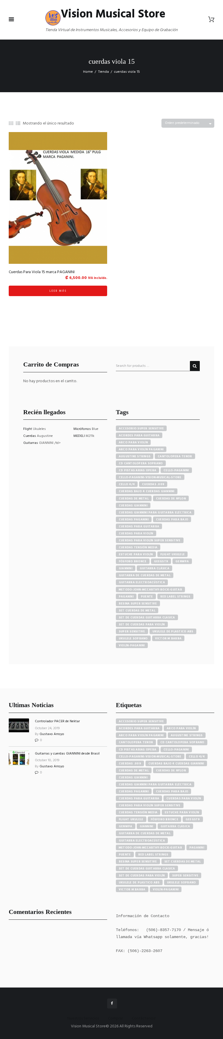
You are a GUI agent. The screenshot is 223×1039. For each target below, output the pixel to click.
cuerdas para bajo (172, 519)
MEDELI (79, 436)
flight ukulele (172, 554)
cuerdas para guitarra (139, 526)
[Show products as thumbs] (11, 124)
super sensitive (132, 631)
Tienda (103, 71)
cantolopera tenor (175, 456)
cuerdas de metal (134, 498)
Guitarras (31, 443)
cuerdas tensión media (138, 547)
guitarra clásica (154, 568)
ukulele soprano (133, 638)
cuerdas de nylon (171, 498)
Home (88, 71)
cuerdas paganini (134, 519)
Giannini (125, 568)
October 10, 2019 (47, 760)
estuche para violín (136, 554)
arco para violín (133, 442)
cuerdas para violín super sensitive (150, 540)
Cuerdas (30, 436)
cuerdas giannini (133, 505)
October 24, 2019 (47, 728)
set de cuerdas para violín (142, 624)
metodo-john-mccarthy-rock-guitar (150, 589)
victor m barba (168, 638)
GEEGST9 (161, 561)
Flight (28, 429)
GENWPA (182, 561)
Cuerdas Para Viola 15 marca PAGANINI (42, 272)
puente (147, 596)
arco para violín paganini (141, 449)
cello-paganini (176, 470)
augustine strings (134, 456)
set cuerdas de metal (137, 610)
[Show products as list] (18, 124)
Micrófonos (82, 429)
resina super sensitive (138, 603)
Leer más (57, 291)
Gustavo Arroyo (51, 734)
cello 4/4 (127, 484)
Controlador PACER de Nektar (57, 721)
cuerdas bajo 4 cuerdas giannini (147, 491)
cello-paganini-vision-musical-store (150, 477)
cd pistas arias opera (137, 470)
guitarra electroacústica (142, 582)
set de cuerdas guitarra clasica (147, 617)
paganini (126, 596)
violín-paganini (132, 645)
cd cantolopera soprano (141, 463)
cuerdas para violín (136, 533)
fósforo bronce (133, 561)
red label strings (175, 596)
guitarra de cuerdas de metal (144, 575)
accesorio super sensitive (141, 428)
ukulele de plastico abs (172, 631)
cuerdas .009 (153, 484)
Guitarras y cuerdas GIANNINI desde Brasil (67, 754)
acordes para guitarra (139, 435)
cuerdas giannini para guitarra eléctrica (155, 512)
